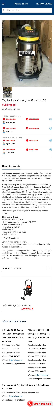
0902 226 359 (14, 349)
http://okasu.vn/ (15, 360)
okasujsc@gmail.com (16, 364)
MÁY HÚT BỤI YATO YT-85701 (17, 305)
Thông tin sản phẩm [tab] (11, 166)
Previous (4, 81)
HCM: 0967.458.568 (44, 4)
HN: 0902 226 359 (21, 4)
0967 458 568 (40, 349)
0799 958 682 (40, 364)
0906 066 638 (40, 371)
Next (50, 81)
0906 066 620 (33, 392)
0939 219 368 (40, 356)
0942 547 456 (14, 356)
